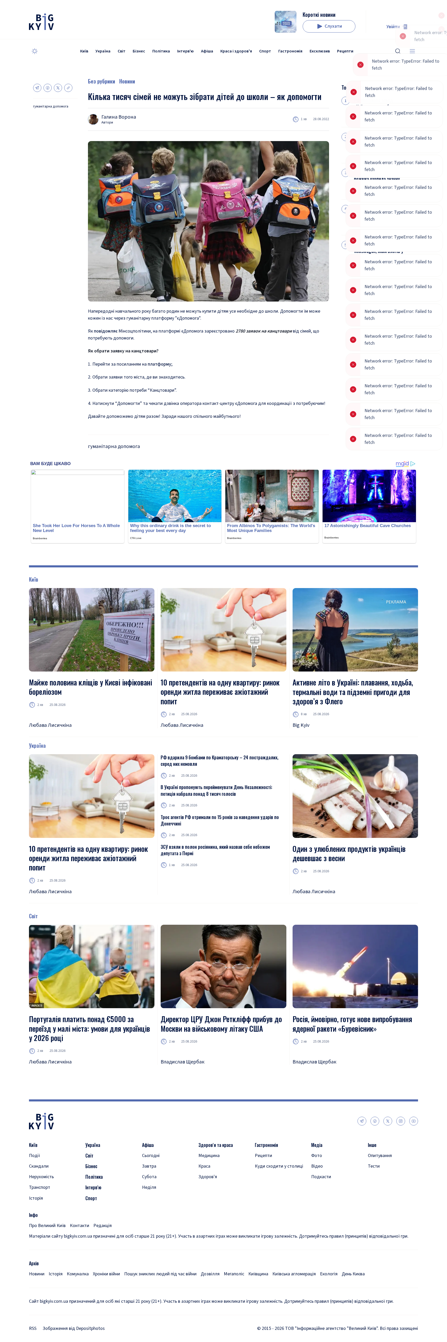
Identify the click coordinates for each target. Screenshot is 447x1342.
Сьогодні (151, 1155)
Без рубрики (101, 81)
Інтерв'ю (185, 51)
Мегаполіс (234, 1274)
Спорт (265, 51)
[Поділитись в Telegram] (37, 88)
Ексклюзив (320, 51)
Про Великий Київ (47, 1225)
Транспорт (39, 1187)
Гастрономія (290, 51)
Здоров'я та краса (215, 1145)
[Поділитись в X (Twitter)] (58, 88)
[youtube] (413, 1121)
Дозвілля (210, 1274)
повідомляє (105, 331)
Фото (316, 1155)
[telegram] (361, 1121)
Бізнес (139, 51)
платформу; (160, 364)
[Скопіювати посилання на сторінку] (68, 88)
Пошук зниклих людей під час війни (160, 1274)
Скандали (39, 1166)
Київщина (258, 1274)
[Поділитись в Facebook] (47, 88)
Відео (317, 1166)
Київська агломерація (294, 1274)
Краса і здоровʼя (236, 51)
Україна (102, 51)
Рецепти (345, 51)
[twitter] (387, 1121)
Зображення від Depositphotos (74, 1328)
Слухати (333, 26)
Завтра (149, 1166)
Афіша (207, 51)
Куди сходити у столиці (279, 1166)
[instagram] (400, 1121)
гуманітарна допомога (50, 106)
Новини (127, 81)
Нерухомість (41, 1177)
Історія (36, 1198)
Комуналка (78, 1274)
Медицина (209, 1155)
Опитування (380, 1155)
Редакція (102, 1225)
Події (34, 1155)
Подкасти (321, 1177)
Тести (374, 1166)
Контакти (79, 1225)
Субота (149, 1177)
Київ (84, 51)
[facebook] (374, 1121)
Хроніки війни (106, 1274)
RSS (32, 1328)
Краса (204, 1166)
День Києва (353, 1274)
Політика (161, 51)
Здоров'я (207, 1177)
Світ (121, 51)
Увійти (393, 27)
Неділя (149, 1187)
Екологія (329, 1274)
